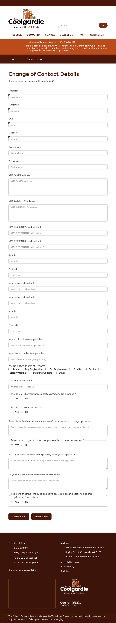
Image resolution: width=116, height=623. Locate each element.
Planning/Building (42, 372)
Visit (82, 34)
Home (14, 59)
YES (17, 445)
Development (68, 34)
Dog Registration (34, 369)
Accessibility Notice (69, 562)
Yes (17, 398)
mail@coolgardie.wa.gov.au (27, 552)
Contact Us (97, 34)
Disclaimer (65, 571)
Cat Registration (58, 369)
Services (50, 34)
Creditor (77, 369)
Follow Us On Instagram (25, 562)
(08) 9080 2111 (20, 547)
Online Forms (34, 59)
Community (33, 34)
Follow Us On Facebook (25, 557)
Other (62, 372)
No (26, 398)
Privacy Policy (67, 566)
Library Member (18, 372)
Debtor (92, 369)
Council (17, 34)
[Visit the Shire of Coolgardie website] (26, 18)
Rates (16, 369)
